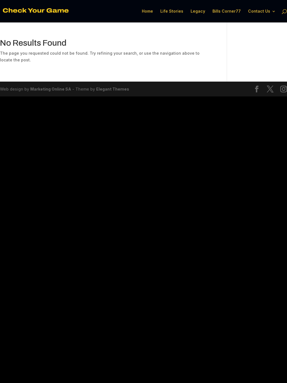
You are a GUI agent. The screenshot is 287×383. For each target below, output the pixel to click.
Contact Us (259, 11)
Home (147, 11)
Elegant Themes (112, 89)
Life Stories (171, 11)
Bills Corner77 (226, 11)
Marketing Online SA (50, 89)
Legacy (198, 11)
